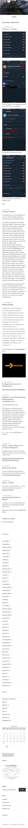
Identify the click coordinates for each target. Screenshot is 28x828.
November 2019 (6, 609)
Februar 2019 (5, 636)
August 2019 (5, 618)
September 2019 (6, 615)
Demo (3, 711)
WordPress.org (6, 808)
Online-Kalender (20, 349)
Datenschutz (5, 824)
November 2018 (6, 639)
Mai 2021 (4, 578)
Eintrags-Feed (5, 802)
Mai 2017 (4, 673)
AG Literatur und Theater (8, 699)
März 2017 (4, 676)
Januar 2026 (5, 541)
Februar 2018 (5, 658)
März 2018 (4, 655)
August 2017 (5, 670)
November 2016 (6, 682)
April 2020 (4, 602)
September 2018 (6, 646)
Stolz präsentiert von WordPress (17, 824)
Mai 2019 (4, 627)
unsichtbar (4, 717)
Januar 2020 (5, 606)
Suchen (4, 786)
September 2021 (6, 572)
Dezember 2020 (6, 587)
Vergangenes (5, 720)
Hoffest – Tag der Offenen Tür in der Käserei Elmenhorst (12, 446)
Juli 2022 (4, 559)
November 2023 (6, 547)
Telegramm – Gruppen (9, 29)
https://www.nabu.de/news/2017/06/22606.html (13, 389)
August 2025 (5, 544)
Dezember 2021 (6, 569)
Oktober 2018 (5, 642)
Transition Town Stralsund (11, 10)
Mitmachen (5, 714)
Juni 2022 (4, 562)
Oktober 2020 (5, 590)
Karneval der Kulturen (9, 468)
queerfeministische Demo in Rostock (11, 498)
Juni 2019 (4, 624)
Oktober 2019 (5, 612)
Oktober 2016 (5, 685)
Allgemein (4, 705)
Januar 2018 (5, 661)
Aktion (3, 702)
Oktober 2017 (5, 667)
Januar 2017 (5, 679)
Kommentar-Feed (6, 805)
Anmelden (4, 799)
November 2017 (6, 664)
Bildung (4, 708)
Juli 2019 (4, 621)
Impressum (5, 815)
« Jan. (6, 746)
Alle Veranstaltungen (7, 753)
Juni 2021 (4, 575)
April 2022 (4, 566)
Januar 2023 (5, 556)
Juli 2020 (4, 599)
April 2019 (4, 630)
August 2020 (5, 596)
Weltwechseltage (7, 304)
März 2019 (4, 633)
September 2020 (6, 593)
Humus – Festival (8, 482)
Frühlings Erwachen (8, 211)
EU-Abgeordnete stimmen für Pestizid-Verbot (12, 385)
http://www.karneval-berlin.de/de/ (12, 475)
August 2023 (5, 553)
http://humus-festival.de (8, 490)
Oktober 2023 (5, 550)
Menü (14, 17)
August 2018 (5, 649)
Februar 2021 (5, 584)
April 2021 (4, 581)
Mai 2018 (4, 652)
